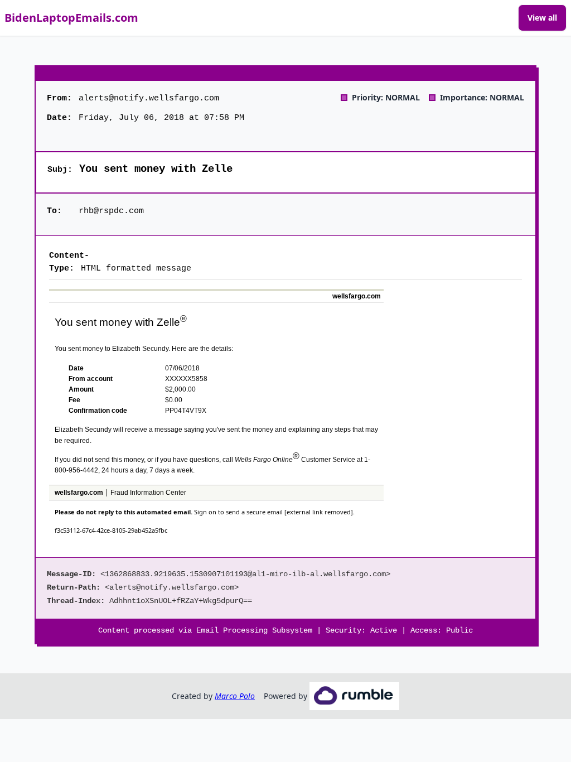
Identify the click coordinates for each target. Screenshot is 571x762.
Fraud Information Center (148, 492)
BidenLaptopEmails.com (71, 17)
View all (542, 17)
